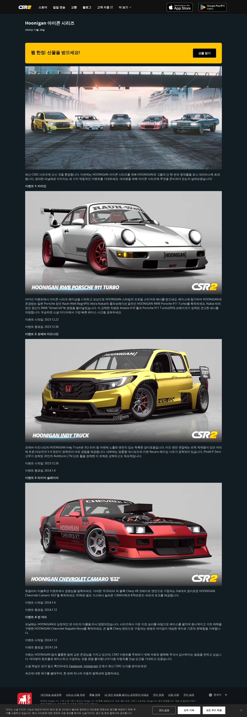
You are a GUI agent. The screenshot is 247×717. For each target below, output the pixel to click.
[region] (123, 710)
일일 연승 (59, 7)
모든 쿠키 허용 (214, 710)
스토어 (43, 7)
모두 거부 (189, 710)
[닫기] (241, 710)
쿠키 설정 (188, 694)
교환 (74, 7)
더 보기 (123, 7)
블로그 (87, 7)
